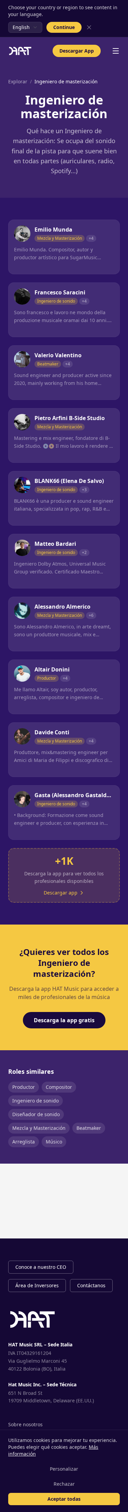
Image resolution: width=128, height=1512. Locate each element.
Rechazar (64, 1484)
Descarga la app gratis (64, 1020)
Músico (54, 1141)
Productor (23, 1087)
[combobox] (25, 27)
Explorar (17, 81)
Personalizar (64, 1469)
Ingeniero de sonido (35, 1100)
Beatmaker (88, 1128)
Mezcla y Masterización (39, 1128)
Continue (64, 27)
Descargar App (76, 50)
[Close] (89, 27)
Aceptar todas (64, 1499)
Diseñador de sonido (36, 1114)
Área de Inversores (37, 1285)
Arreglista (23, 1141)
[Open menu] (116, 51)
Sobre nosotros (25, 1424)
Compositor (59, 1087)
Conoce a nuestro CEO (40, 1267)
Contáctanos (91, 1285)
